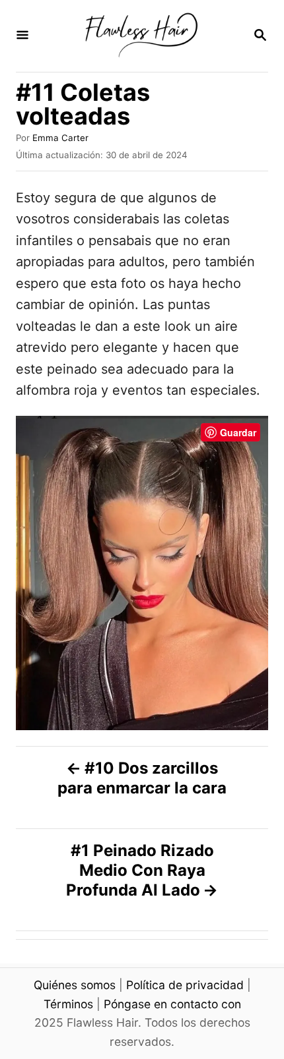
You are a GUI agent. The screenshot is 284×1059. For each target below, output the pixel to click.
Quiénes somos (75, 985)
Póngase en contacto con (172, 1004)
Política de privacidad (185, 985)
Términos (68, 1004)
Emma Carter (60, 137)
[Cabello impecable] (140, 36)
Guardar (238, 432)
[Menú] (22, 36)
